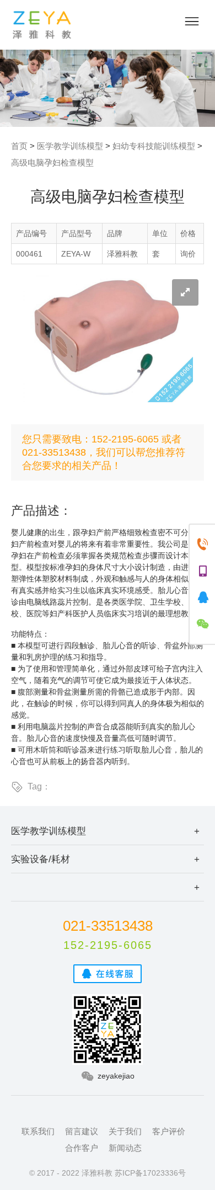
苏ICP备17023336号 (150, 1172)
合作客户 (81, 1147)
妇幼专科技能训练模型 (153, 146)
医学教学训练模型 (70, 146)
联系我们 (38, 1131)
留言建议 (81, 1131)
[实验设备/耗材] (107, 887)
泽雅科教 (42, 24)
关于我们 (125, 1131)
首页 (19, 146)
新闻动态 (125, 1147)
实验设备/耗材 (40, 859)
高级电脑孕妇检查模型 (52, 162)
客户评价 (168, 1131)
